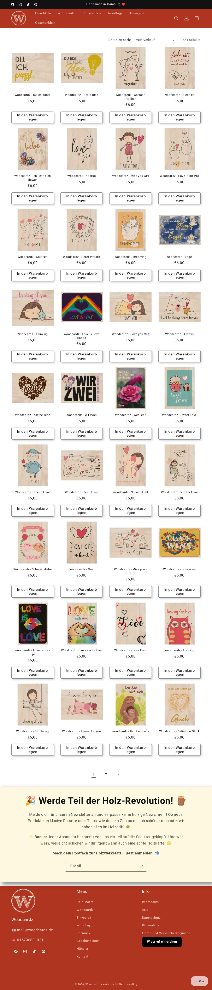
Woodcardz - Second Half (130, 492)
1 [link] (94, 774)
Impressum (150, 902)
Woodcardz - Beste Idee (81, 94)
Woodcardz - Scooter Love (179, 492)
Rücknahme (150, 925)
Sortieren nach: (119, 40)
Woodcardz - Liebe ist (179, 94)
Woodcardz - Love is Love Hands (81, 336)
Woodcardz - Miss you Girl (130, 176)
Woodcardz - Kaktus (81, 176)
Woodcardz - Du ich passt (33, 94)
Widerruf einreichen (162, 942)
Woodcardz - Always (179, 334)
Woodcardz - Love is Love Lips (33, 652)
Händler (82, 949)
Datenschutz (151, 918)
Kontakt (82, 956)
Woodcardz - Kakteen (33, 257)
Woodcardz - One (82, 569)
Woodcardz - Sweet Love (179, 415)
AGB (145, 910)
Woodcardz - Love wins (179, 569)
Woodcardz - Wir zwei (81, 415)
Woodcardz (85, 910)
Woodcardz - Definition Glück (179, 731)
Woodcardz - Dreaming (130, 257)
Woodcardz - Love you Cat (130, 334)
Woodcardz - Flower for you (81, 731)
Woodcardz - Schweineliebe (32, 569)
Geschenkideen (88, 941)
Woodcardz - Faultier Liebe (130, 731)
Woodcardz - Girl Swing (32, 731)
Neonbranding (128, 984)
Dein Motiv (85, 902)
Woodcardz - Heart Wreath (81, 257)
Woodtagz (84, 925)
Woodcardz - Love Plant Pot (179, 176)
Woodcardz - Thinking (32, 334)
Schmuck (83, 933)
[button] (176, 18)
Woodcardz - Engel (179, 257)
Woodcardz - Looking (179, 650)
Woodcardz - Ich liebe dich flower (32, 177)
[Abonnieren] (142, 866)
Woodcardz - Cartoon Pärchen (131, 96)
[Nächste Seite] (118, 774)
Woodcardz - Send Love (81, 492)
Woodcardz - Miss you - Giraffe (130, 571)
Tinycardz (84, 918)
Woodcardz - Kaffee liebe (32, 415)
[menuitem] (43, 13)
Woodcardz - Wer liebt (130, 415)
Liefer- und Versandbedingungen (166, 933)
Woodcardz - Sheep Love (32, 492)
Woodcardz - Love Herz (130, 650)
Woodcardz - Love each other (81, 650)
